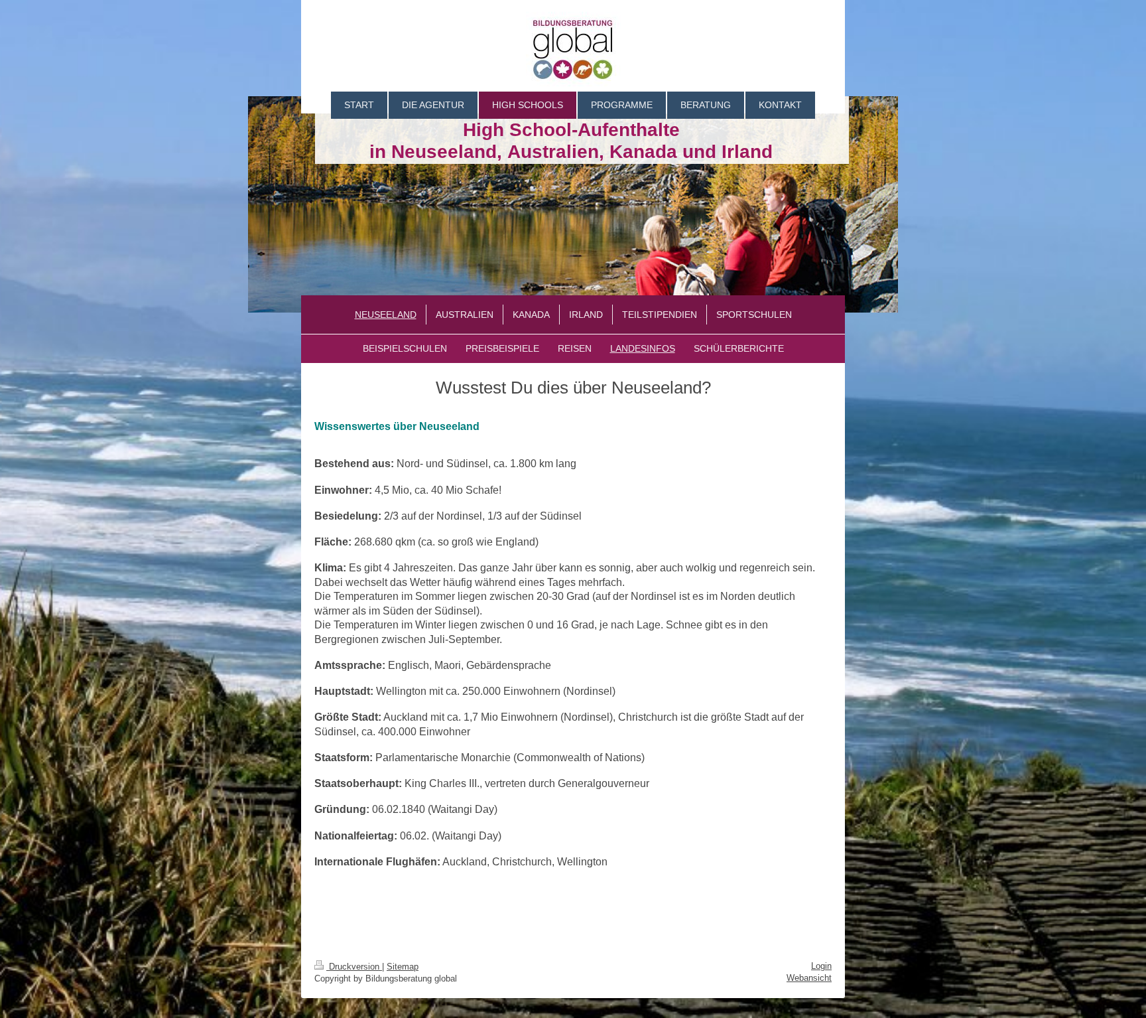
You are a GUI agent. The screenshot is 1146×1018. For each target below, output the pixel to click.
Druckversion (354, 967)
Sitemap (402, 967)
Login (821, 966)
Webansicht (809, 978)
